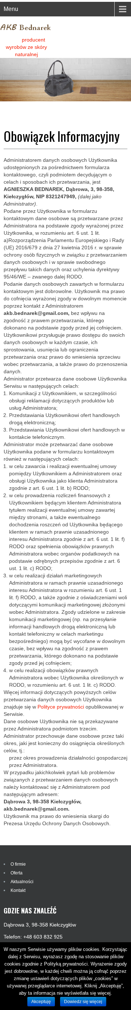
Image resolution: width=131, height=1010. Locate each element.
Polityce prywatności (60, 707)
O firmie (18, 864)
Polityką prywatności (66, 964)
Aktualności (22, 881)
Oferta (17, 873)
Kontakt (18, 890)
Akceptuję (41, 1001)
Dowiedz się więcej (83, 1001)
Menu (11, 9)
